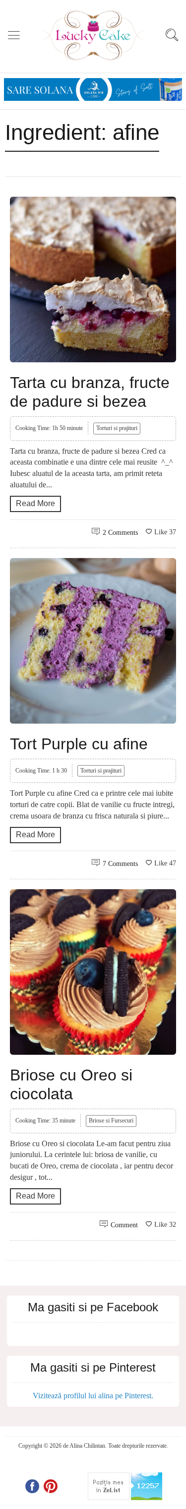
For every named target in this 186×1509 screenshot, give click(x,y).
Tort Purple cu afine (79, 744)
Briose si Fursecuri (111, 1120)
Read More (35, 503)
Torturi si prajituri (116, 428)
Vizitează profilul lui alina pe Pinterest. (93, 1395)
